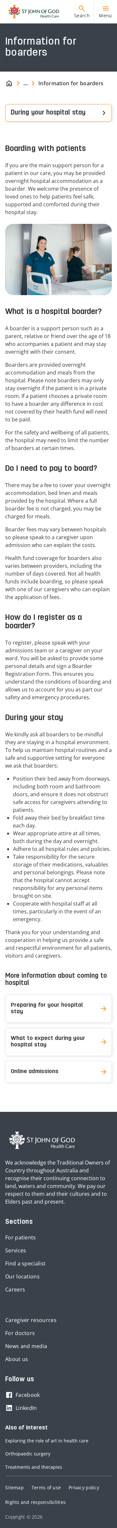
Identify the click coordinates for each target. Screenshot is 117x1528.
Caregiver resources (31, 1320)
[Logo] (31, 12)
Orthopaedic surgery (27, 1454)
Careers (15, 1289)
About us (16, 1359)
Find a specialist (25, 1263)
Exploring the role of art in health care (46, 1441)
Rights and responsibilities (35, 1502)
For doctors (20, 1333)
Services (15, 1250)
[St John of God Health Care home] (42, 1140)
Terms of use (46, 1487)
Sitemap (14, 1487)
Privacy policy (84, 1487)
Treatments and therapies (33, 1467)
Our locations (22, 1276)
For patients (20, 1237)
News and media (26, 1346)
